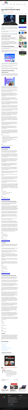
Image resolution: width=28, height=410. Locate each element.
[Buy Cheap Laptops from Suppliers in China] (23, 387)
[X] (19, 12)
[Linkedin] (24, 12)
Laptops (2, 389)
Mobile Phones (11, 389)
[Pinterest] (21, 12)
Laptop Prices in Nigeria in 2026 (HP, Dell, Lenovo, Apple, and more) (5, 390)
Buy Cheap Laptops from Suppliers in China (22, 390)
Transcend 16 (9, 187)
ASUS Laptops (4, 367)
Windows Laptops (3, 368)
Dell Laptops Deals (4, 349)
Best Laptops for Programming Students (7, 348)
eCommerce (20, 389)
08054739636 (11, 404)
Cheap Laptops (4, 346)
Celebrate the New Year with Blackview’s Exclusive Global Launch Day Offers (13, 390)
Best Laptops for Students (5, 350)
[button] (26, 6)
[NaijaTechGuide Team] (3, 373)
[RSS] (24, 397)
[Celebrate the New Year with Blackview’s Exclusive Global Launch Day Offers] (14, 387)
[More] (26, 12)
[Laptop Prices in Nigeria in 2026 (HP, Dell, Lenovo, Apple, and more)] (5, 387)
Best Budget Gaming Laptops (6, 347)
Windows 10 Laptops (15, 367)
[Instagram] (21, 397)
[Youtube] (19, 399)
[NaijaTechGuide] (6, 2)
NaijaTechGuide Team (9, 370)
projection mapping (6, 27)
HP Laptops (11, 367)
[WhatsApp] (22, 12)
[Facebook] (18, 12)
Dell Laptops (7, 367)
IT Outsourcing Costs (15, 379)
